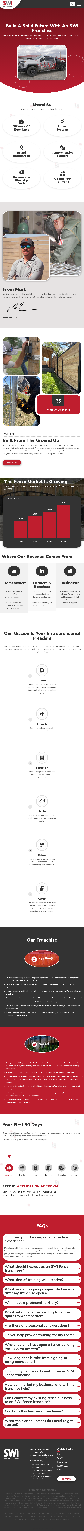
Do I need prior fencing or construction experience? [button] (36, 1239)
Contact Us (12, 463)
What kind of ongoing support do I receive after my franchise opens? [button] (39, 1291)
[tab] (42, 1239)
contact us (66, 1479)
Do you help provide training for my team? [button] (39, 1335)
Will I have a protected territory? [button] (32, 1302)
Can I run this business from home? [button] (34, 1411)
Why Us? (60, 1458)
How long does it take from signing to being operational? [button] (36, 1360)
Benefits (60, 1454)
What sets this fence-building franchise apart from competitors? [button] (37, 1314)
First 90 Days (62, 1466)
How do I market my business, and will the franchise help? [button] (39, 1386)
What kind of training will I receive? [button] (34, 1280)
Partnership (62, 1462)
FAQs (59, 1470)
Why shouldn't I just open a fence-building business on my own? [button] (40, 1346)
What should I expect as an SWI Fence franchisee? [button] (36, 1268)
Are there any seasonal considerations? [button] (37, 1325)
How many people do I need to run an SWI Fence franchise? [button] (39, 1373)
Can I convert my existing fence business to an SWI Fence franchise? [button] (38, 1400)
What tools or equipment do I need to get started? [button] (39, 1423)
